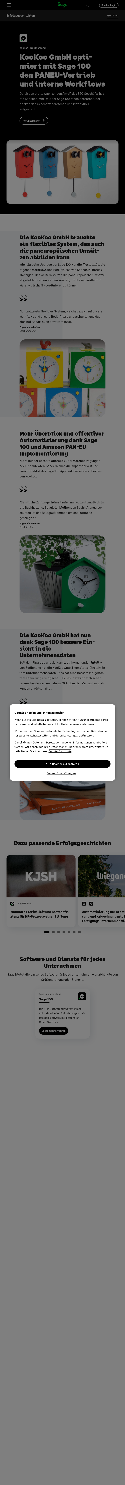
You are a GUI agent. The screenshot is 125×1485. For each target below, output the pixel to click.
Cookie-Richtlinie (60, 751)
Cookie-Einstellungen (61, 773)
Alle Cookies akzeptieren (62, 763)
